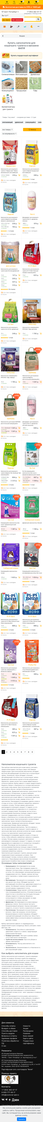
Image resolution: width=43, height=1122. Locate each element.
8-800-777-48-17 (8, 1092)
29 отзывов (11, 289)
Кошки (22, 36)
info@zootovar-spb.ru (10, 1095)
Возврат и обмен (8, 1028)
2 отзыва (11, 485)
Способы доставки (9, 1031)
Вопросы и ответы (9, 1036)
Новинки (26, 1033)
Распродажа (28, 1031)
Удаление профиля (9, 1038)
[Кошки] (5, 26)
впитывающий (7, 122)
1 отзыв (32, 179)
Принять (21, 1119)
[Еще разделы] (38, 26)
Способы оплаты (8, 1026)
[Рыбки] (25, 26)
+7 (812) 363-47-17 (34, 12)
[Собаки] (11, 26)
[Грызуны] (18, 26)
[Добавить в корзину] (19, 175)
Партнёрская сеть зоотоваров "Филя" (17, 1069)
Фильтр (33, 129)
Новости (26, 1026)
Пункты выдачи (8, 1033)
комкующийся (30, 122)
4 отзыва (11, 685)
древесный (19, 122)
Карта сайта (28, 1038)
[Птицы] (32, 26)
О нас (4, 1046)
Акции (25, 1028)
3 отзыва (11, 231)
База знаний (28, 1036)
